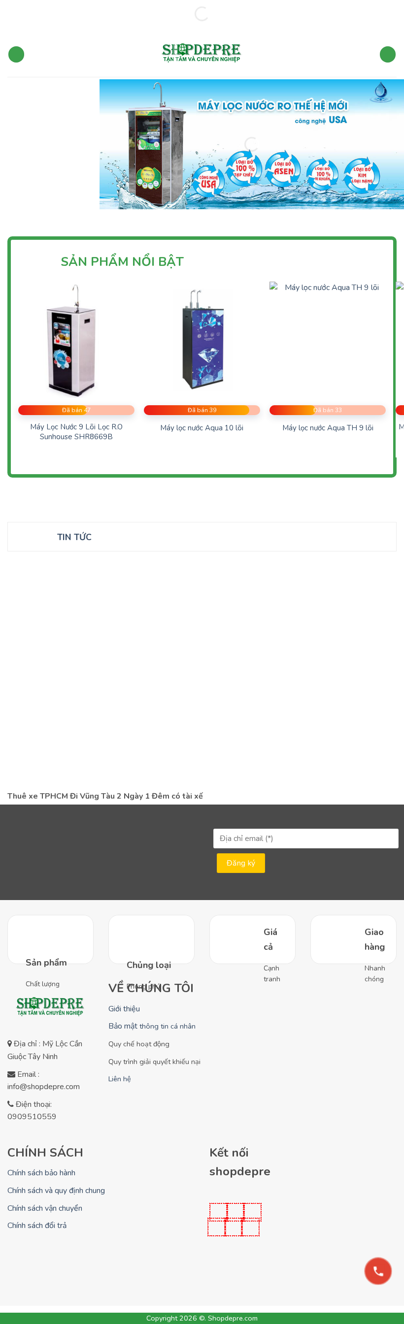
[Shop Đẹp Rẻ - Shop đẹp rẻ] (202, 54)
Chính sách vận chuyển (44, 1208)
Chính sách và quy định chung (56, 1190)
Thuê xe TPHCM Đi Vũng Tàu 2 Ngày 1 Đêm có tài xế (105, 796)
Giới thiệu (124, 1008)
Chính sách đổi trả (37, 1225)
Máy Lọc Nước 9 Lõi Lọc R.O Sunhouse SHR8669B (76, 432)
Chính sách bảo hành (41, 1172)
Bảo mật (152, 1026)
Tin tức (74, 537)
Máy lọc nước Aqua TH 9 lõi (327, 428)
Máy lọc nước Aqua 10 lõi (201, 428)
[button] (16, 54)
